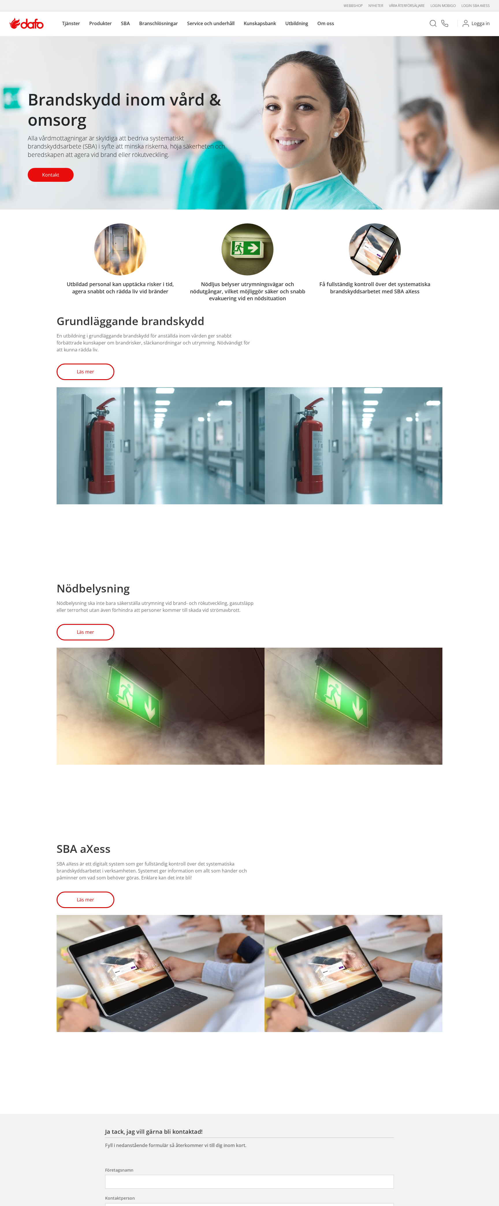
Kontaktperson (120, 1198)
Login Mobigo (443, 5)
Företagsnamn (119, 1170)
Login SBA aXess (475, 5)
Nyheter (375, 5)
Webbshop (353, 5)
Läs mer (85, 371)
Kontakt (50, 175)
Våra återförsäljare (407, 5)
